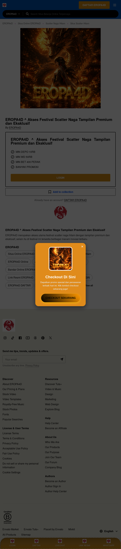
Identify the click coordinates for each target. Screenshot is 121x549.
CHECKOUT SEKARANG (61, 298)
